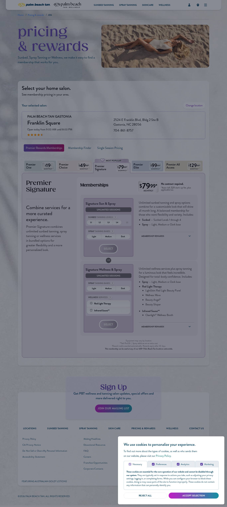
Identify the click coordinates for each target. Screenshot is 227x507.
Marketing (209, 464)
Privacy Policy (163, 456)
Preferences (161, 464)
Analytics (185, 464)
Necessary (137, 464)
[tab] (135, 464)
